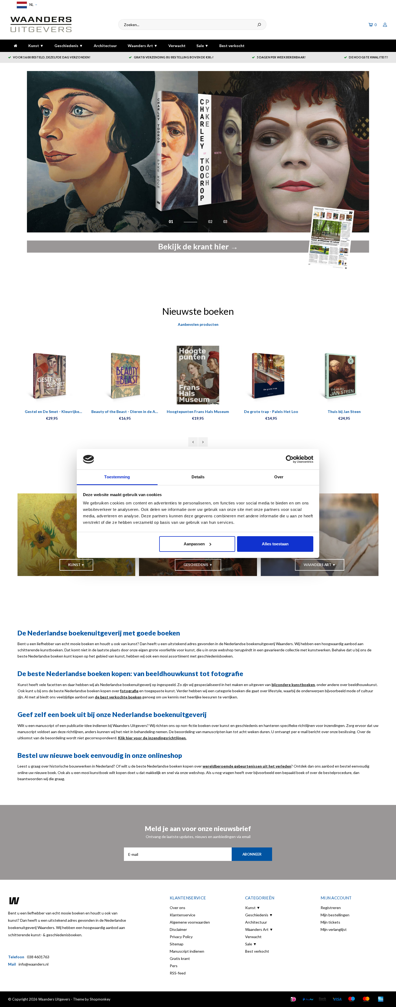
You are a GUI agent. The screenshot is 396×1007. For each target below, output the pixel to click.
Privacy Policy (181, 936)
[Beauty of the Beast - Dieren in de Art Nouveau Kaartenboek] (125, 375)
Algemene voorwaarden (190, 922)
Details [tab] (198, 477)
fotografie (129, 690)
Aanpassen (194, 544)
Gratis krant (180, 958)
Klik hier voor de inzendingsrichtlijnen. (152, 738)
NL (31, 4)
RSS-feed (178, 973)
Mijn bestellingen (335, 915)
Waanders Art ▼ (143, 45)
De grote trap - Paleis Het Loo (271, 411)
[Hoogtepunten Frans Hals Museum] (198, 375)
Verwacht (177, 45)
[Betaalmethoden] (293, 999)
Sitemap (176, 944)
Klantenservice (182, 915)
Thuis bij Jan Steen (344, 411)
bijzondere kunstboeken (293, 684)
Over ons (177, 907)
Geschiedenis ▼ (68, 45)
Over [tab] (278, 477)
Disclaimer (178, 929)
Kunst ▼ (36, 45)
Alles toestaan (275, 544)
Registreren (331, 907)
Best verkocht (232, 45)
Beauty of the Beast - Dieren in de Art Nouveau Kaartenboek (125, 411)
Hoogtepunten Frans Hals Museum (198, 411)
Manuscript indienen (187, 951)
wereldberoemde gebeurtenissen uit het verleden (247, 766)
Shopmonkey (100, 999)
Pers (174, 965)
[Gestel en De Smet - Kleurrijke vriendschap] (52, 375)
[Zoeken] (259, 24)
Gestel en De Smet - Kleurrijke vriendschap (52, 411)
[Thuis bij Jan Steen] (344, 375)
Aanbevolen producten (198, 324)
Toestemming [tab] (117, 477)
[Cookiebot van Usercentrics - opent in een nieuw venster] (289, 459)
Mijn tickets (330, 922)
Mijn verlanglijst (334, 929)
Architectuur (105, 45)
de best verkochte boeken (118, 697)
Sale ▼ (202, 45)
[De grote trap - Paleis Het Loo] (271, 375)
